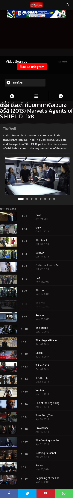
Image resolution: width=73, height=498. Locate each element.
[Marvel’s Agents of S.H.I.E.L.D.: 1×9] (61, 96)
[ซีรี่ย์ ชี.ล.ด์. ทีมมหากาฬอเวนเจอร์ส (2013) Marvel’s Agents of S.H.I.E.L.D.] (36, 96)
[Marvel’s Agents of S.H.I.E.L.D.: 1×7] (12, 96)
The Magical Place (46, 340)
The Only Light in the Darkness (49, 440)
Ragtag (40, 465)
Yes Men (40, 390)
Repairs (40, 315)
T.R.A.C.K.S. (43, 365)
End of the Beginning (48, 403)
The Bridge (42, 327)
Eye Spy (40, 252)
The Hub (40, 290)
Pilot (38, 215)
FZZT (39, 277)
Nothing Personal (46, 453)
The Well (40, 302)
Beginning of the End (48, 478)
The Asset (41, 240)
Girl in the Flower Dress (49, 265)
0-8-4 (39, 227)
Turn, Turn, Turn (45, 415)
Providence (42, 428)
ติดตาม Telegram (31, 66)
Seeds (39, 352)
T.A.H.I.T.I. (42, 377)
